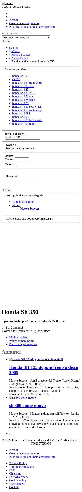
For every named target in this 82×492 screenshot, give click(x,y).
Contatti (14, 487)
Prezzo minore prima (21, 340)
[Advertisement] (41, 263)
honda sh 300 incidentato (27, 120)
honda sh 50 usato (23, 86)
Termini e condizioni (21, 466)
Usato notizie (17, 483)
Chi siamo (15, 473)
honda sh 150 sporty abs (26, 106)
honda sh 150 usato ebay (27, 110)
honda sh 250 (20, 116)
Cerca (6, 41)
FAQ (12, 470)
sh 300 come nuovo (27, 405)
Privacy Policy (18, 463)
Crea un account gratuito (24, 23)
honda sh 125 (20, 89)
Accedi (13, 19)
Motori (16, 205)
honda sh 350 (20, 75)
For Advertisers (18, 477)
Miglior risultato (40, 331)
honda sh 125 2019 (23, 93)
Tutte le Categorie (23, 201)
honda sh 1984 (21, 113)
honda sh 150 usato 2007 (27, 82)
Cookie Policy (17, 480)
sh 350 (16, 79)
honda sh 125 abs (22, 96)
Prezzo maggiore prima (23, 344)
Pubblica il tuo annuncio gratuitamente (32, 26)
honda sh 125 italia (23, 99)
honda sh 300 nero (23, 123)
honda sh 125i (20, 103)
